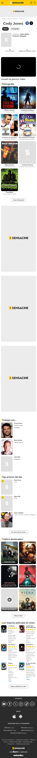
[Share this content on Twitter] (31, 23)
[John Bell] (7, 464)
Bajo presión (9, 165)
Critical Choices (27, 165)
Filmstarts (24, 727)
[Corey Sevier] (7, 430)
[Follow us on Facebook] (10, 704)
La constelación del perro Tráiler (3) (10, 562)
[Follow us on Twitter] (15, 704)
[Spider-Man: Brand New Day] (22, 629)
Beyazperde (8, 730)
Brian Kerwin (18, 440)
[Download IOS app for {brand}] (15, 716)
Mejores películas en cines (18, 686)
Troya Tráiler (27, 562)
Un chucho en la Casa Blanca (27, 137)
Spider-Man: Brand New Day (31, 626)
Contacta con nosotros (22, 740)
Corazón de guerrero (9, 137)
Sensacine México (16, 733)
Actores (15, 18)
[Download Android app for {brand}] (22, 716)
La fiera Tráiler (27, 609)
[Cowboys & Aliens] (27, 97)
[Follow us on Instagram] (21, 704)
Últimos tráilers (18, 616)
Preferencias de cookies (23, 744)
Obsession (29, 644)
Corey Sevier (18, 423)
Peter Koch (17, 480)
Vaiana (10, 663)
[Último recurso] (9, 97)
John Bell (17, 457)
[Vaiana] (4, 666)
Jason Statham (19, 513)
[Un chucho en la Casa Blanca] (27, 125)
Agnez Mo (17, 496)
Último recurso (9, 110)
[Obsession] (22, 647)
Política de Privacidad (15, 742)
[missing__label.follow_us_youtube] (4, 704)
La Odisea (11, 626)
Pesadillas (9, 192)
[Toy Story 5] (4, 647)
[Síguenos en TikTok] (27, 704)
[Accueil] (17, 2)
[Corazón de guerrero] (9, 125)
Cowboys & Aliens (27, 110)
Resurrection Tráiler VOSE (27, 586)
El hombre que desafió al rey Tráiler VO (10, 609)
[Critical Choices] (27, 152)
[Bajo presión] (9, 152)
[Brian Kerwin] (7, 447)
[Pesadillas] (9, 180)
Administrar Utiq (27, 742)
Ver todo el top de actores (18, 532)
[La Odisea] (4, 629)
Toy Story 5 (11, 644)
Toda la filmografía (18, 200)
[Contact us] (32, 704)
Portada (4, 18)
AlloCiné (7, 727)
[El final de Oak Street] (22, 666)
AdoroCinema (25, 730)
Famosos (9, 18)
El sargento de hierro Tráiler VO (10, 586)
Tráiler (10, 642)
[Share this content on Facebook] (27, 23)
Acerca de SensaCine (8, 740)
